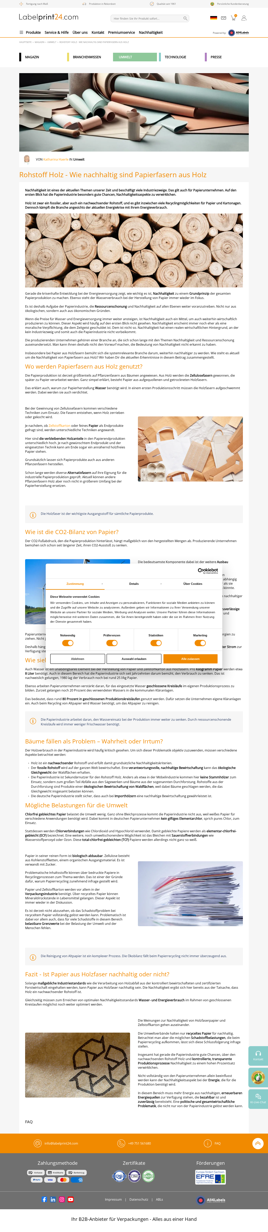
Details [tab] (134, 583)
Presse (216, 57)
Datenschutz (138, 1199)
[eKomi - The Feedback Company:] (258, 1077)
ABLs (159, 1199)
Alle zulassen (190, 659)
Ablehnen (77, 659)
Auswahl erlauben (134, 659)
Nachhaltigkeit (151, 32)
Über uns (80, 32)
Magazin (32, 57)
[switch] (112, 643)
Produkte (33, 32)
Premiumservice (121, 32)
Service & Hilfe (57, 32)
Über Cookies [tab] (192, 583)
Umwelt (125, 57)
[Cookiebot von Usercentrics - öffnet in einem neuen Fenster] (201, 571)
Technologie (175, 57)
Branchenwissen (87, 57)
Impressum (113, 1199)
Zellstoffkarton (59, 425)
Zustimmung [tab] (75, 583)
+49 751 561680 (139, 1143)
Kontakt (98, 32)
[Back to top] (258, 1143)
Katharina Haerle (55, 159)
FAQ (218, 1143)
